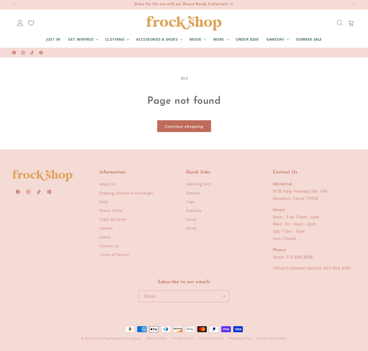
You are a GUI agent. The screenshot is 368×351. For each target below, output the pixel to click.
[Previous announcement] (14, 5)
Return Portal (111, 210)
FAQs (104, 201)
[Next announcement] (353, 5)
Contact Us (109, 246)
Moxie (191, 228)
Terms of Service (114, 254)
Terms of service (210, 338)
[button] (82, 39)
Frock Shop (101, 338)
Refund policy (156, 338)
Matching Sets (198, 184)
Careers (106, 228)
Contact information (271, 338)
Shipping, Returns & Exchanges (126, 193)
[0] (31, 23)
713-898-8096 (299, 257)
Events (105, 237)
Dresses (193, 193)
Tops (190, 201)
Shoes (191, 219)
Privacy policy (182, 338)
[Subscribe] (223, 296)
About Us (107, 184)
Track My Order (113, 219)
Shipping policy (239, 338)
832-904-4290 (337, 268)
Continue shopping (184, 126)
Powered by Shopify (126, 338)
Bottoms (194, 210)
